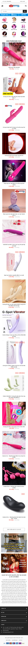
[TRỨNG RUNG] (4, 19)
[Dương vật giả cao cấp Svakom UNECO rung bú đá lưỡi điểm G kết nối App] (14, 291)
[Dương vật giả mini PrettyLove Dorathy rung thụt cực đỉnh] (14, 114)
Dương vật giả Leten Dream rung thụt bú (14, 155)
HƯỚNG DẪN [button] (3, 616)
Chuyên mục (4, 14)
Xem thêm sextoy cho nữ (14, 529)
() (26, 6)
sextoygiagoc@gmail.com (8, 632)
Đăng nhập (22, 1)
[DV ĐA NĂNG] (23, 33)
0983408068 (8, 1)
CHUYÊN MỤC (14, 640)
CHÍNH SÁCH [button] (3, 620)
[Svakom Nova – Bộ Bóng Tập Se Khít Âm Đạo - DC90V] (14, 473)
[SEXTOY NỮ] (23, 26)
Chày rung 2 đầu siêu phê (14, 67)
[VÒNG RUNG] (23, 19)
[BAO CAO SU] (14, 26)
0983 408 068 (6, 630)
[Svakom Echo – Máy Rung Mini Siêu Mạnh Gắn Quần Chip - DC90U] (14, 504)
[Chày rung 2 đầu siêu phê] (14, 54)
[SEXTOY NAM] (4, 26)
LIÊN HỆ (2, 624)
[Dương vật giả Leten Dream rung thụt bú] (14, 143)
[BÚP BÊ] (14, 19)
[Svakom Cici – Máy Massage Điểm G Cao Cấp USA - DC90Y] (14, 443)
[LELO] (14, 33)
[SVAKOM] (4, 33)
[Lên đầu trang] (23, 643)
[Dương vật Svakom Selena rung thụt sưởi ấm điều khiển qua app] (14, 352)
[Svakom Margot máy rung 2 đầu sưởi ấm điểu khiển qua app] (14, 322)
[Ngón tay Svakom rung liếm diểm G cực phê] (14, 262)
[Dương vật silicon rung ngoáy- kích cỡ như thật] (14, 413)
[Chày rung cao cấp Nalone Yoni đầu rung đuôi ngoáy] (14, 171)
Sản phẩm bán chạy (14, 41)
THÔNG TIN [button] (3, 608)
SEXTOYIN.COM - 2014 (18, 637)
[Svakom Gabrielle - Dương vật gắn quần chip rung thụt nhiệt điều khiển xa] (14, 383)
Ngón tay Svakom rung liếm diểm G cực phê (14, 275)
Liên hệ (23, 14)
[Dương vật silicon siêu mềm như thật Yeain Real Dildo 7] (14, 83)
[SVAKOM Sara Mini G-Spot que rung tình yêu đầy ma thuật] (14, 231)
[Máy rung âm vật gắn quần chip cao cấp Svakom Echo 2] (14, 201)
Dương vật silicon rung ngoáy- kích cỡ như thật (14, 426)
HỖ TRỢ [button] (2, 612)
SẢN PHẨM (8, 640)
